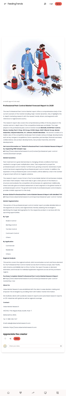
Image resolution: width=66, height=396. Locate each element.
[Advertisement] (33, 22)
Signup (58, 4)
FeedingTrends (15, 3)
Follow (17, 339)
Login (51, 4)
